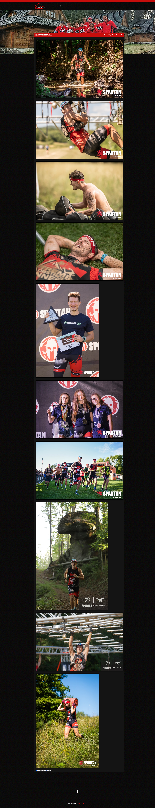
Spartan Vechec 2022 (117, 35)
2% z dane (87, 6)
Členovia (63, 6)
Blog (79, 6)
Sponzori (108, 6)
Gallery (109, 35)
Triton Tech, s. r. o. (82, 804)
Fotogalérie (98, 6)
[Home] (40, 9)
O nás (55, 6)
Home (105, 35)
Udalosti (72, 6)
